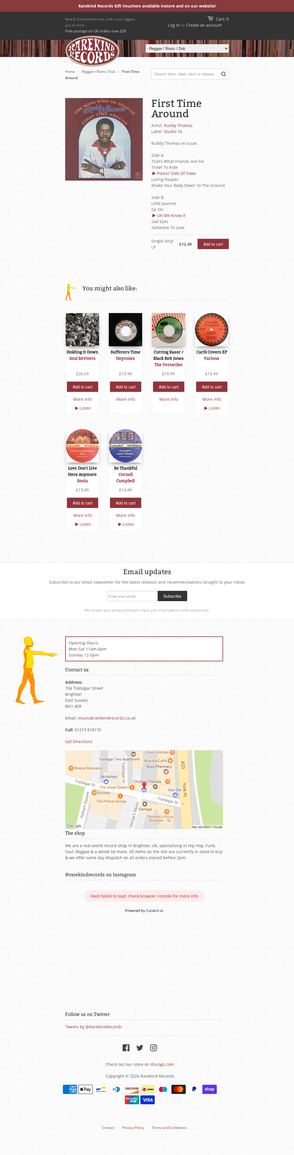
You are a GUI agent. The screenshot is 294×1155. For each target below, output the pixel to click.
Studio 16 (173, 131)
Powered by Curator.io (144, 910)
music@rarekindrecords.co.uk (107, 718)
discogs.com (162, 1064)
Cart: (222, 19)
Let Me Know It (171, 215)
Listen (85, 408)
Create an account (204, 25)
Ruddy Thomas (178, 125)
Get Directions (78, 741)
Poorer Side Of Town (176, 173)
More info (82, 399)
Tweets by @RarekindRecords (93, 1026)
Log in (174, 25)
